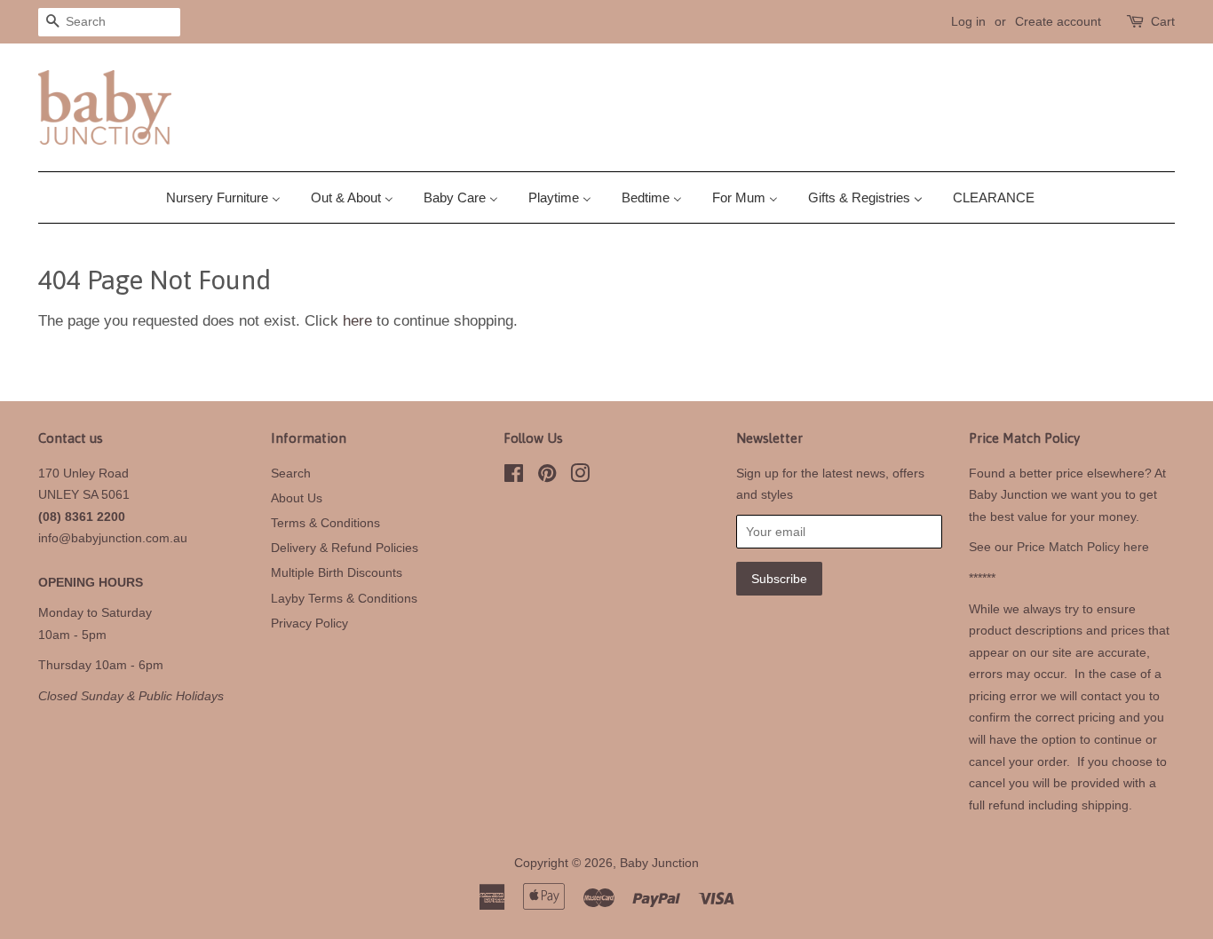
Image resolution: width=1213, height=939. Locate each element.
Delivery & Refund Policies (344, 548)
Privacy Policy (309, 623)
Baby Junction (659, 863)
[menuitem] (230, 197)
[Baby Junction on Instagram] (580, 477)
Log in (968, 21)
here (357, 320)
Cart (1163, 21)
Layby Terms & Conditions (344, 598)
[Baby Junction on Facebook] (513, 477)
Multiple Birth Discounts (336, 572)
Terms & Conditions (325, 523)
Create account (1058, 21)
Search (291, 473)
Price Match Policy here (1083, 547)
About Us (296, 498)
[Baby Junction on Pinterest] (547, 477)
